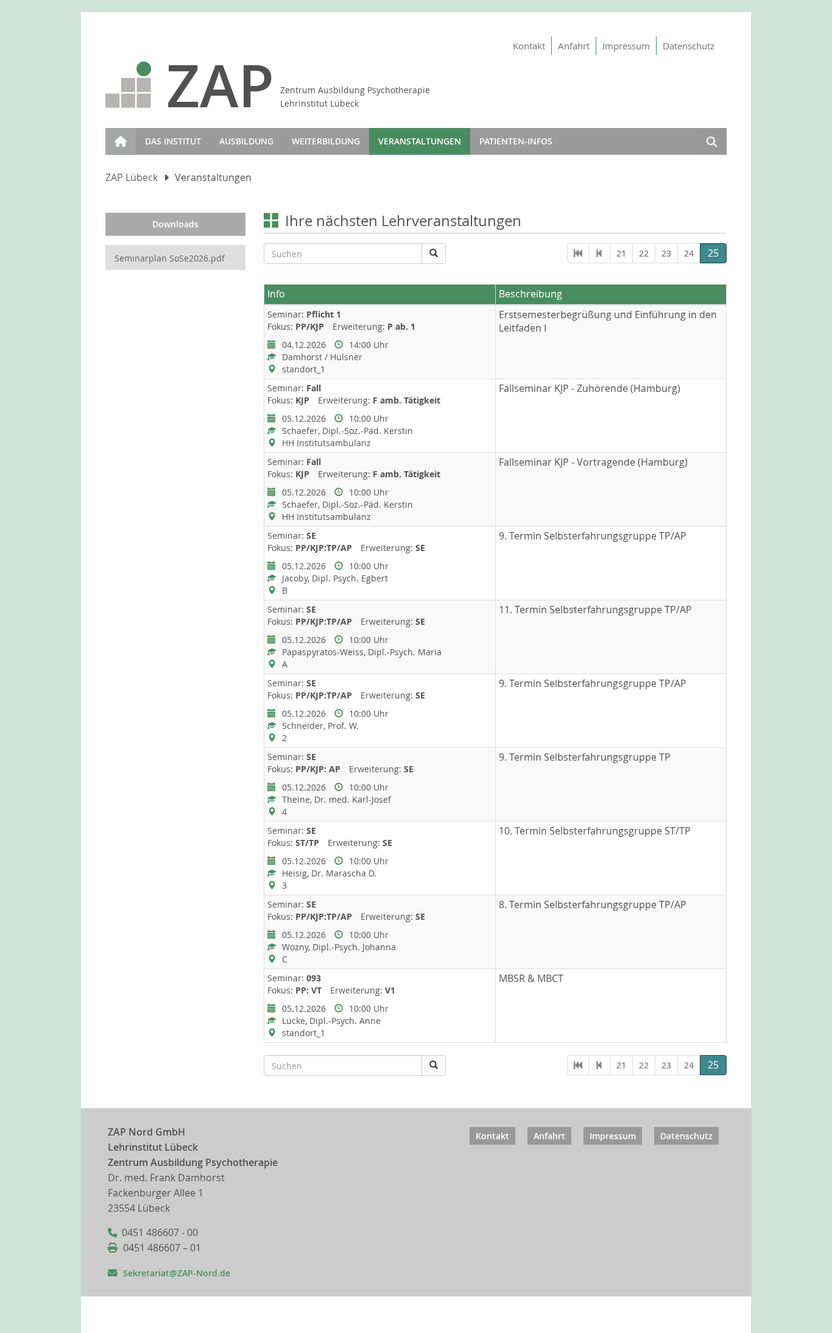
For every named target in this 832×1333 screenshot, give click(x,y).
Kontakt (529, 46)
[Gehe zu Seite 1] (578, 253)
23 (666, 253)
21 (621, 253)
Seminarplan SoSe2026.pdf (170, 258)
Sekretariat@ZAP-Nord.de (176, 1273)
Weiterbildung (326, 141)
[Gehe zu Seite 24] (599, 253)
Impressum (626, 46)
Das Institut (173, 141)
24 (689, 253)
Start (117, 134)
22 (644, 253)
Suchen (711, 143)
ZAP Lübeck (131, 177)
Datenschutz (688, 46)
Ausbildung (246, 141)
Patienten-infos (515, 141)
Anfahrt (574, 46)
